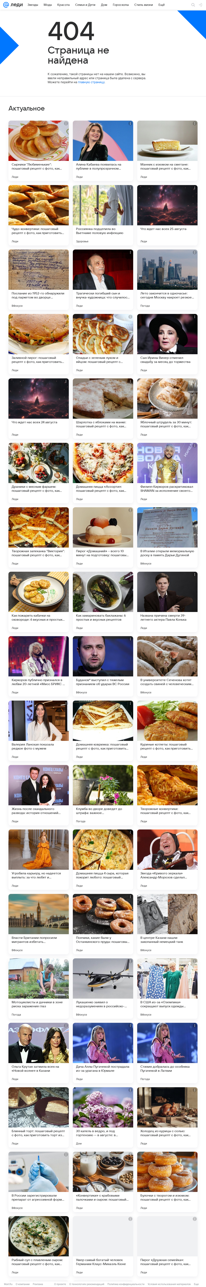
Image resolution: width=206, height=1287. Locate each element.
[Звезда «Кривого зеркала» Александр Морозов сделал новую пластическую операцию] (167, 859)
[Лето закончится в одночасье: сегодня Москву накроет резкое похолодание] (167, 280)
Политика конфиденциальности (125, 1284)
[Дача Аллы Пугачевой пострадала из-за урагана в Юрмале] (103, 1053)
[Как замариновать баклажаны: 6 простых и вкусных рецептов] (103, 602)
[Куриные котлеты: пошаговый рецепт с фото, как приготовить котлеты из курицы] (167, 731)
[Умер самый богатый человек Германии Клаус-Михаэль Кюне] (103, 1246)
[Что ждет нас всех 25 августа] (167, 215)
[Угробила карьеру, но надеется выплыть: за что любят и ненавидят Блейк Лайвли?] (38, 859)
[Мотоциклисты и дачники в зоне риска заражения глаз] (38, 988)
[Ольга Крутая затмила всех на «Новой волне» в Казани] (38, 1053)
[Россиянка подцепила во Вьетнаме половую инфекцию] (103, 215)
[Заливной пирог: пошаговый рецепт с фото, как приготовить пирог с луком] (38, 344)
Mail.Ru (8, 1284)
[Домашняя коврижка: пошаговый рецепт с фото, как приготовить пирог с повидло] (103, 731)
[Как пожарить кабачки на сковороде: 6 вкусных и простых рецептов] (38, 602)
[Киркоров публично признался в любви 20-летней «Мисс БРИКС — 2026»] (38, 666)
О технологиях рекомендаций (86, 1284)
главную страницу (91, 82)
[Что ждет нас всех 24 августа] (38, 408)
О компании (23, 1284)
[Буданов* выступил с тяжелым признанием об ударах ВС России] (103, 666)
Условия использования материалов (169, 1284)
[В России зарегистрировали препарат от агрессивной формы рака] (38, 1182)
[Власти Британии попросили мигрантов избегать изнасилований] (38, 924)
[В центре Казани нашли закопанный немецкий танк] (167, 924)
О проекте (60, 1284)
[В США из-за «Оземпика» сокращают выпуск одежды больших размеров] (167, 988)
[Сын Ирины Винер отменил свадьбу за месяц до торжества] (167, 344)
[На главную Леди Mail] (16, 5)
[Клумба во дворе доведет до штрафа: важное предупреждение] (103, 795)
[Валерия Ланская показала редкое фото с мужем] (38, 731)
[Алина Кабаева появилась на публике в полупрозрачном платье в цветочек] (103, 151)
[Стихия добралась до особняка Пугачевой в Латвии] (167, 1053)
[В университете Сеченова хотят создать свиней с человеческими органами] (167, 666)
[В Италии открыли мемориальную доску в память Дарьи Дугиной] (167, 537)
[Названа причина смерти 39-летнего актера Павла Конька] (167, 602)
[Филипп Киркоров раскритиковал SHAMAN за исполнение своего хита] (167, 473)
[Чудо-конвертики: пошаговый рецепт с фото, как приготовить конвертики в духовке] (38, 215)
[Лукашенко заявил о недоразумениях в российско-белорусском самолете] (103, 988)
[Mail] (6, 5)
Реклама (38, 1284)
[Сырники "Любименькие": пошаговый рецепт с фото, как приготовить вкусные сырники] (38, 151)
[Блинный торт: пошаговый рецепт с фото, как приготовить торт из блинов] (38, 1117)
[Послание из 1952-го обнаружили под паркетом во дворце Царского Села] (38, 280)
